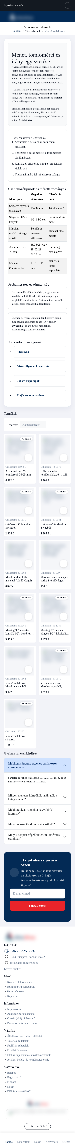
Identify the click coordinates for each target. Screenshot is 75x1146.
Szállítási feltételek (18, 1045)
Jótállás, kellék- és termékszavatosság (28, 1059)
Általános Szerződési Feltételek (24, 1036)
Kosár (10, 1086)
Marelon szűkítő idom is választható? (31, 824)
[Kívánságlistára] (28, 458)
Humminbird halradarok (21, 986)
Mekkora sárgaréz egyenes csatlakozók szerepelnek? (32, 765)
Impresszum (14, 1009)
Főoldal (16, 30)
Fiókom (11, 1081)
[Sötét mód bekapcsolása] (68, 5)
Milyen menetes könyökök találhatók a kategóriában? (32, 797)
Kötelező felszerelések (19, 982)
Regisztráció (14, 1077)
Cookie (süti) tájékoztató (21, 1018)
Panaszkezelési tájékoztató (22, 1023)
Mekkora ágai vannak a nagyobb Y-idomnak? (30, 811)
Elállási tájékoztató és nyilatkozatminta (29, 1055)
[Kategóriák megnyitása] (5, 16)
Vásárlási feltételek (18, 1040)
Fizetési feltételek (17, 1050)
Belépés (11, 1072)
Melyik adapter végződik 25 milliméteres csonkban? (34, 836)
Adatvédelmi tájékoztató (21, 1013)
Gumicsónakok (15, 991)
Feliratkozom (37, 905)
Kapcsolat (12, 996)
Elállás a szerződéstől (19, 1091)
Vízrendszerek (33, 31)
